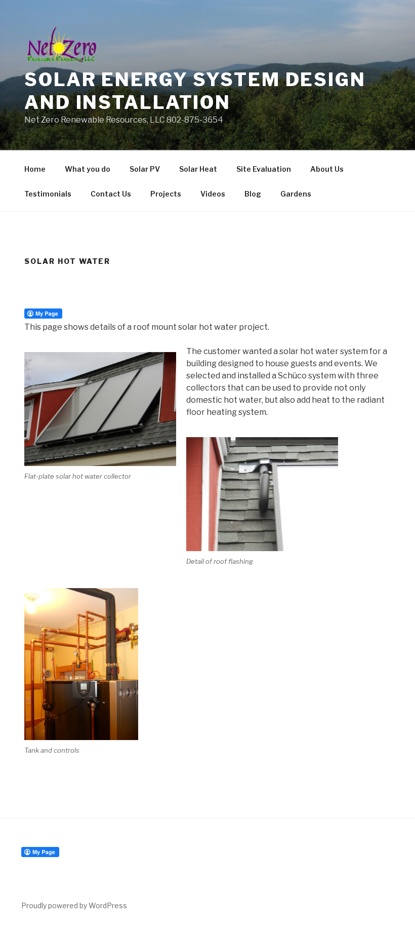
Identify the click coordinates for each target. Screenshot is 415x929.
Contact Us (111, 193)
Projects (165, 193)
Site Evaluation (263, 169)
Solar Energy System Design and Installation (195, 90)
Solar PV (145, 169)
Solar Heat (198, 169)
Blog (252, 193)
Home (35, 169)
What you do (87, 169)
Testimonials (47, 193)
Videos (212, 193)
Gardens (295, 193)
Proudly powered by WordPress (74, 905)
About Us (327, 169)
